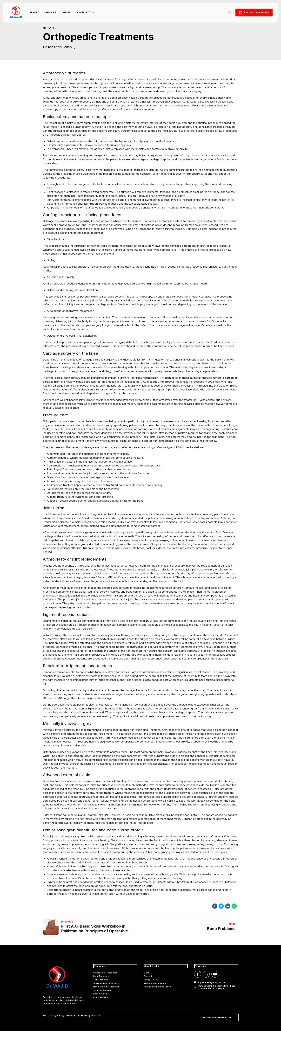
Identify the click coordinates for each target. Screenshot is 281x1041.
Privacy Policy (151, 979)
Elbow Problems (101, 997)
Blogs (146, 972)
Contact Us (85, 12)
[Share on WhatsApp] (234, 906)
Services (50, 12)
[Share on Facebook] (214, 906)
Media (67, 12)
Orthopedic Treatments (105, 972)
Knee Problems (101, 993)
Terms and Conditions (155, 983)
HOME (34, 12)
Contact (148, 976)
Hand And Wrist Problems (106, 986)
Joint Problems (100, 979)
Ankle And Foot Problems (106, 983)
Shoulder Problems (103, 990)
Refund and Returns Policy (157, 986)
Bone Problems (101, 976)
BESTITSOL (96, 1015)
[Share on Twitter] (221, 906)
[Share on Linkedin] (227, 906)
